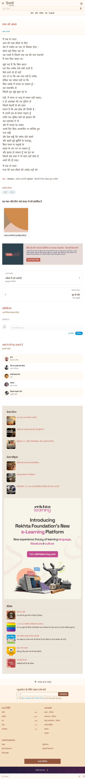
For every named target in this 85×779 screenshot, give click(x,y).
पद (19, 721)
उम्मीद (5, 192)
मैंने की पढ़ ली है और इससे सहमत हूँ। (40, 698)
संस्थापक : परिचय (50, 716)
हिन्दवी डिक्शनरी (47, 749)
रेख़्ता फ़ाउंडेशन (26, 698)
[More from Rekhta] (81, 4)
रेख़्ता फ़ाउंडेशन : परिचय (52, 721)
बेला (32, 13)
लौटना (12, 192)
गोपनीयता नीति (38, 698)
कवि (36, 13)
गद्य (46, 13)
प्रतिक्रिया (79, 333)
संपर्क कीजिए (48, 725)
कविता (41, 13)
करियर (46, 729)
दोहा (19, 725)
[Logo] (10, 3)
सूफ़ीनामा (45, 745)
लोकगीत (19, 729)
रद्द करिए (70, 333)
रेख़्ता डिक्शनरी (7, 749)
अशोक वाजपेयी (6, 31)
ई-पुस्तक (51, 13)
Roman (6, 776)
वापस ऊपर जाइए (44, 682)
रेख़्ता (3, 745)
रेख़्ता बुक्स (5, 753)
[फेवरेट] (83, 776)
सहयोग (46, 733)
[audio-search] (81, 8)
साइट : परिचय (48, 712)
